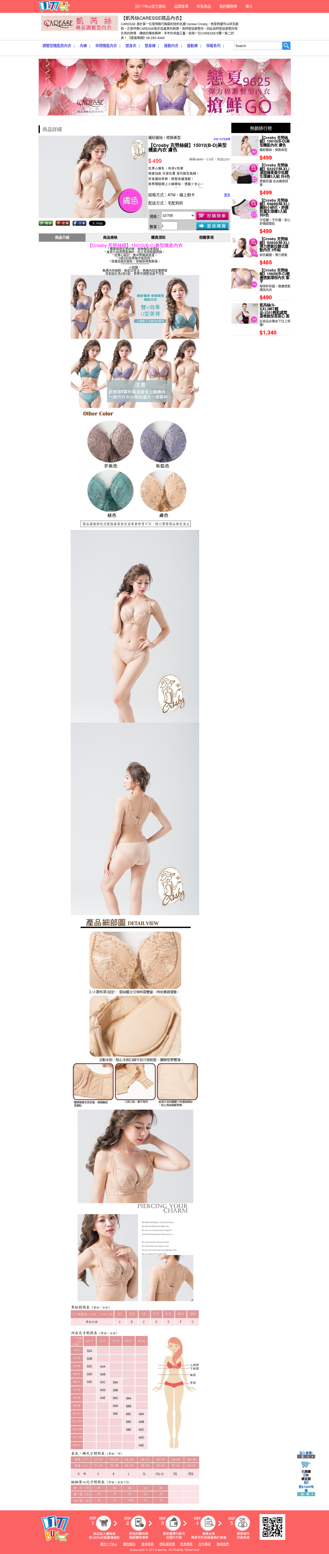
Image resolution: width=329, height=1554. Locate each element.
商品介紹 (62, 237)
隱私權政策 (167, 1544)
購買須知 (158, 237)
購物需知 (129, 1544)
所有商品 (204, 6)
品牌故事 (181, 6)
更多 (227, 194)
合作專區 (204, 1544)
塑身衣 (132, 45)
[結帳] (306, 1494)
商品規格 (110, 237)
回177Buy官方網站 (150, 6)
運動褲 (194, 45)
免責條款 (186, 1544)
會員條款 (147, 1544)
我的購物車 (228, 6)
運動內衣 (173, 45)
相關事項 (206, 237)
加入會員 (305, 1452)
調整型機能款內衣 (58, 45)
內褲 (85, 45)
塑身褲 (152, 45)
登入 (249, 6)
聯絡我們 (223, 1544)
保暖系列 (215, 45)
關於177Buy (108, 1544)
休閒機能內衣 (107, 45)
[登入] (306, 1456)
